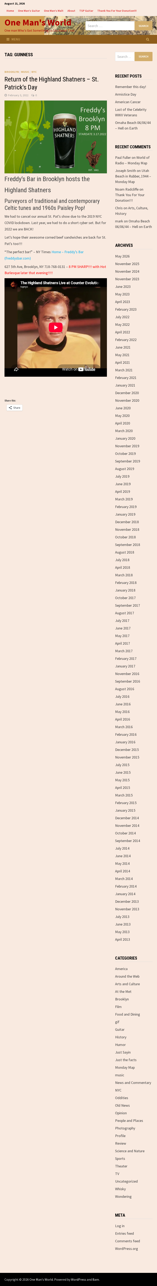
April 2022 (122, 332)
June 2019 (123, 484)
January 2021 (125, 385)
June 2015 (123, 772)
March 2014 (124, 878)
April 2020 (122, 423)
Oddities (121, 1097)
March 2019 (124, 499)
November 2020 (127, 400)
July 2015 (122, 764)
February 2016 (126, 734)
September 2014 (127, 840)
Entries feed (124, 1233)
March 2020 (124, 430)
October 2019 (125, 453)
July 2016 (122, 696)
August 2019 (124, 468)
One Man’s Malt (53, 11)
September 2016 (127, 681)
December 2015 (127, 749)
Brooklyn (11, 72)
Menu (15, 39)
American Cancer (128, 102)
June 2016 (123, 704)
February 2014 (126, 886)
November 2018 (127, 529)
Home (10, 11)
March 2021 (124, 370)
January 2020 (125, 438)
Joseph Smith (125, 170)
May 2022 (122, 324)
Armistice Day (125, 94)
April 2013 (122, 939)
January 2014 (125, 893)
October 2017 (125, 597)
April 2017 (122, 643)
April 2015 (122, 787)
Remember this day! (130, 86)
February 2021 (126, 377)
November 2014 (127, 825)
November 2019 (127, 446)
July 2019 (122, 476)
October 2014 (125, 833)
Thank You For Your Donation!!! (117, 11)
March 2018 (124, 575)
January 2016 (125, 742)
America (121, 968)
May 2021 (122, 354)
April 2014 (122, 871)
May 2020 (122, 415)
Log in (119, 1225)
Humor (120, 1044)
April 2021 (122, 362)
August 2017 (124, 613)
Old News (122, 1105)
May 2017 (122, 635)
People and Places (129, 1120)
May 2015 (122, 780)
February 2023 (126, 309)
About (71, 11)
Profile (120, 1135)
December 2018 (127, 521)
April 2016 (122, 719)
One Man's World (37, 22)
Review (120, 1143)
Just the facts (126, 1059)
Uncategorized (126, 1181)
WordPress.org (126, 1248)
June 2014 (123, 856)
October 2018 (125, 537)
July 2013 (122, 916)
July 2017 (122, 620)
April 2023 (122, 301)
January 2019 (125, 514)
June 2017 (123, 628)
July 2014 (122, 848)
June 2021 (123, 347)
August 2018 (124, 552)
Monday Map (125, 1067)
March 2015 (124, 795)
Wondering (123, 1196)
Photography (125, 1128)
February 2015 (126, 802)
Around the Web (127, 976)
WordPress (78, 1279)
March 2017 (124, 651)
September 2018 (127, 544)
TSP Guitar (86, 11)
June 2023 (123, 286)
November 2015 (127, 757)
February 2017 (126, 658)
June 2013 (123, 924)
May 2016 (122, 711)
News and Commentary (133, 1082)
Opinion (121, 1113)
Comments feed (127, 1241)
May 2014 (122, 863)
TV (117, 1173)
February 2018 (126, 582)
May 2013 (122, 931)
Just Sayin (123, 1052)
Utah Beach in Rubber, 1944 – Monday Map (133, 176)
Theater (121, 1166)
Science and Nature (130, 1151)
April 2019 (122, 491)
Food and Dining (127, 1014)
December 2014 (127, 818)
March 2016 (124, 726)
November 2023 (127, 279)
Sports (120, 1158)
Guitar (119, 1029)
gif (117, 1021)
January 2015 (125, 810)
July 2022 (122, 317)
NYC (34, 72)
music (25, 72)
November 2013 (127, 909)
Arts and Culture (127, 984)
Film (118, 1006)
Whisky (120, 1188)
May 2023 (122, 294)
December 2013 (127, 901)
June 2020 (123, 408)
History (120, 1037)
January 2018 (125, 590)
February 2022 (126, 339)
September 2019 (127, 461)
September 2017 (127, 605)
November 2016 (127, 673)
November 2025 (127, 263)
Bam (95, 1279)
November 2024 (127, 271)
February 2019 (126, 506)
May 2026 (122, 256)
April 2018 (122, 567)
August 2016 (124, 688)
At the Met (123, 991)
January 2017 (125, 666)
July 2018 (122, 559)
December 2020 (127, 392)
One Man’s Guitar (29, 11)
